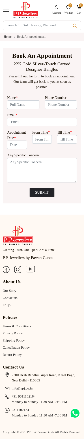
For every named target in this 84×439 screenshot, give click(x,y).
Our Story (9, 290)
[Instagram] (17, 269)
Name (12, 97)
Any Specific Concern (23, 155)
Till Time (64, 132)
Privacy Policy (13, 333)
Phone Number (55, 97)
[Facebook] (6, 269)
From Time (41, 132)
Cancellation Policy (16, 347)
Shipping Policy (14, 340)
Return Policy (12, 354)
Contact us (10, 298)
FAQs (7, 305)
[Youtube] (30, 269)
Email (12, 115)
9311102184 (20, 410)
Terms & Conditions (17, 326)
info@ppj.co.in (22, 388)
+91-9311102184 (24, 396)
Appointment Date (16, 135)
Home (7, 36)
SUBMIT (42, 192)
